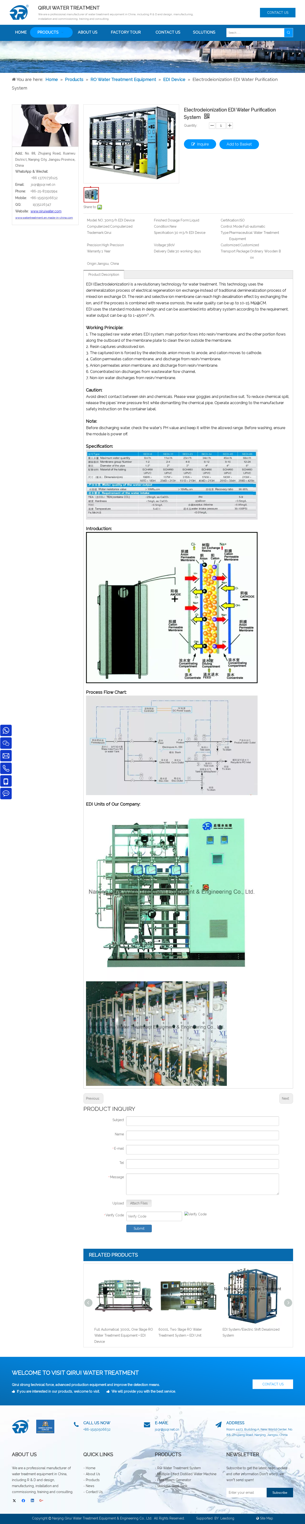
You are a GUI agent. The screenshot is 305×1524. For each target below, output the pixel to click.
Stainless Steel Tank (172, 1486)
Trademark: (95, 233)
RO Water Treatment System (179, 1468)
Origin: (92, 264)
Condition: (162, 226)
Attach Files (139, 1203)
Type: (225, 233)
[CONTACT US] (45, 125)
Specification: (164, 233)
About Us (93, 1474)
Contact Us (94, 1492)
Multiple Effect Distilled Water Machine (186, 1474)
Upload (118, 1203)
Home (90, 1468)
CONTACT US (277, 13)
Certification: (230, 220)
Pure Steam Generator (174, 1480)
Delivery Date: (164, 251)
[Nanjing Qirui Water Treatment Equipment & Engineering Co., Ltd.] (20, 1426)
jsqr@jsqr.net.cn (43, 184)
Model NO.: (95, 220)
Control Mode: (232, 226)
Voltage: (160, 245)
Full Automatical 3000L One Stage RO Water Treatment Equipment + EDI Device (123, 1335)
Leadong (227, 1518)
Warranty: (94, 251)
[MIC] (45, 1426)
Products (93, 1480)
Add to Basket (239, 144)
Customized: (230, 245)
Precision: (94, 245)
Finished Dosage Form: (172, 220)
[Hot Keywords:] (288, 32)
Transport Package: (235, 251)
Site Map (266, 1518)
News (90, 1486)
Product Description (103, 274)
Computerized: (98, 226)
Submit (139, 1228)
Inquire (203, 144)
